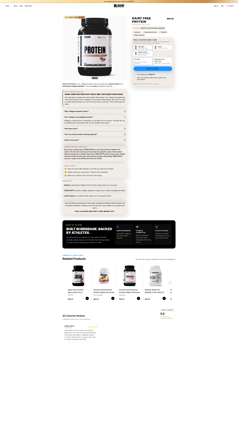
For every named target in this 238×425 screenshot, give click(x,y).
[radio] (143, 47)
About (16, 6)
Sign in (216, 6)
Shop (7, 6)
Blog (21, 6)
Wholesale (28, 6)
